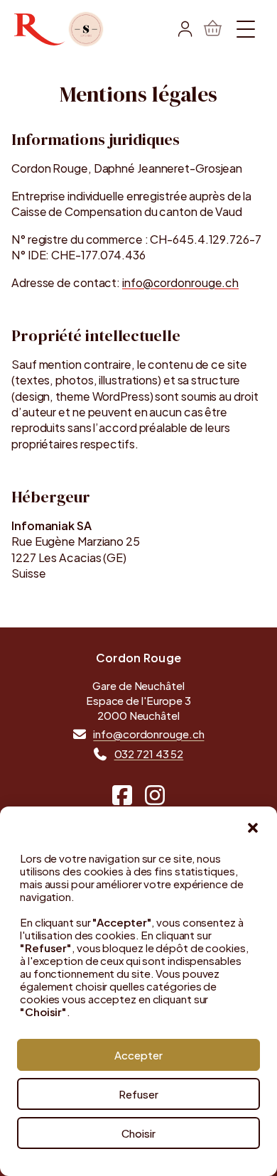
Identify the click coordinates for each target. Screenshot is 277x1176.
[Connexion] (185, 29)
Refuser (138, 1094)
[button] (253, 828)
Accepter (138, 1055)
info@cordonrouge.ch (180, 282)
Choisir (138, 1133)
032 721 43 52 (149, 753)
